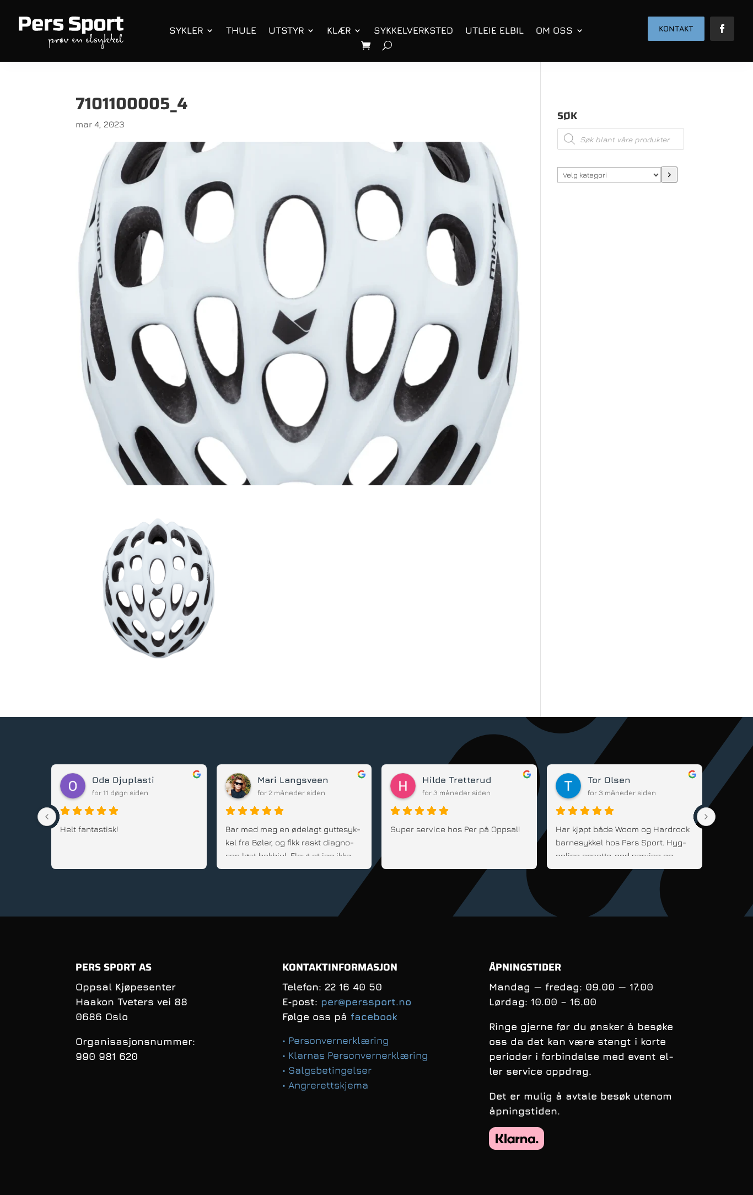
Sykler (186, 30)
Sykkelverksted (413, 30)
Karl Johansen (455, 780)
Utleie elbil (494, 30)
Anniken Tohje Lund (136, 780)
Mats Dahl (610, 780)
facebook (374, 1016)
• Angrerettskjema (325, 1085)
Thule (241, 30)
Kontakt (676, 28)
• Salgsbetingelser (327, 1070)
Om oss (554, 30)
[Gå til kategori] (669, 175)
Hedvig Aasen (288, 780)
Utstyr (286, 30)
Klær (339, 30)
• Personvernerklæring (335, 1040)
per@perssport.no (366, 1002)
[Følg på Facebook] (722, 29)
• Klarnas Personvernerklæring (355, 1055)
